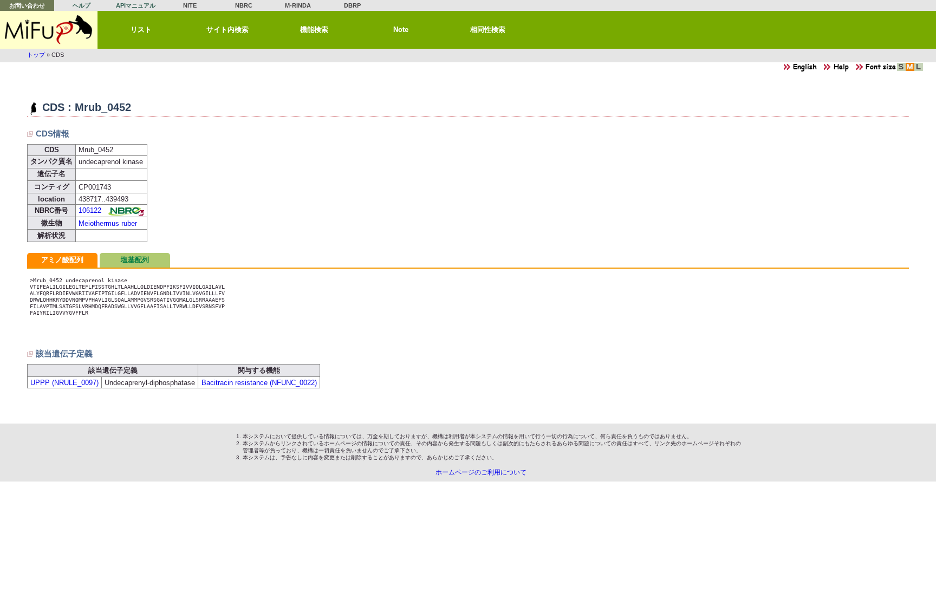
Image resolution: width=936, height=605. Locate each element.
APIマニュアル (135, 5)
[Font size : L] (918, 70)
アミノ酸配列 (62, 260)
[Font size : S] (901, 70)
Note (400, 29)
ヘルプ (81, 5)
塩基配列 (135, 260)
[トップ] (49, 30)
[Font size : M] (910, 70)
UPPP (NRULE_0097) (64, 383)
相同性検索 (487, 29)
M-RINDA (298, 5)
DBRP (352, 5)
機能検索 (314, 29)
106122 (90, 210)
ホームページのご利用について (480, 472)
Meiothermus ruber (108, 223)
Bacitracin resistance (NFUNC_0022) (259, 383)
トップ (36, 54)
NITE (190, 5)
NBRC (243, 5)
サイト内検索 (227, 29)
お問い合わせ (27, 5)
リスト (141, 29)
